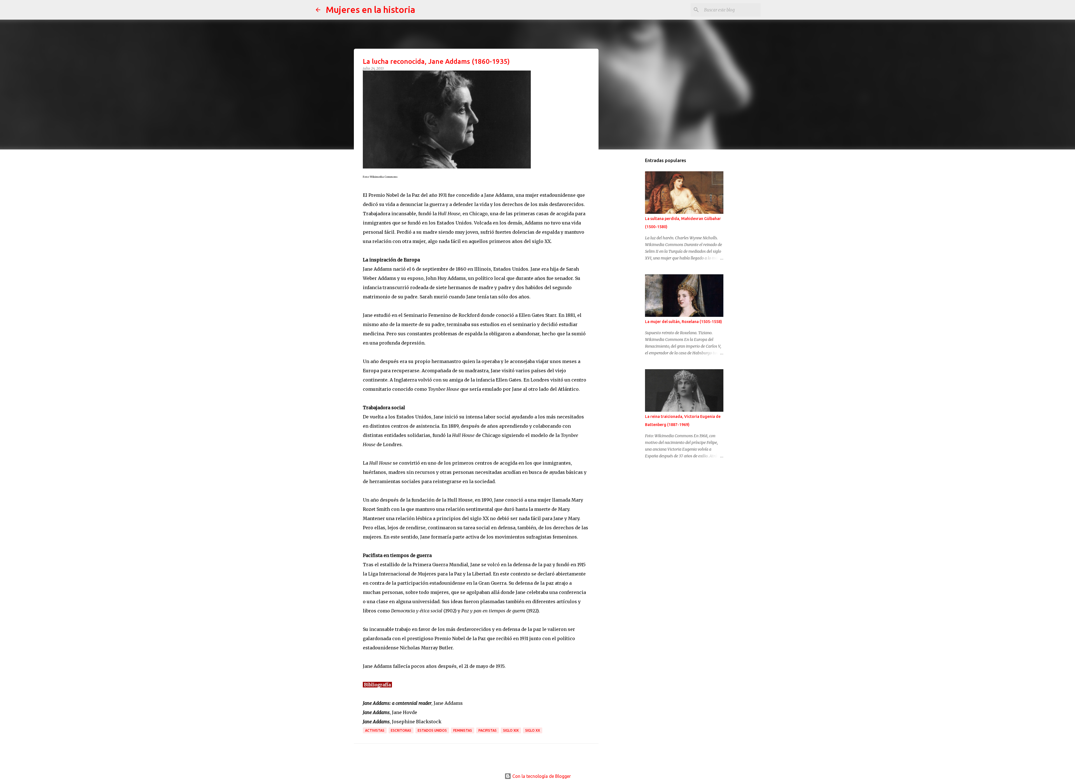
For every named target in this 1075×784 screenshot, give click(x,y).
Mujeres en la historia (370, 9)
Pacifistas (487, 730)
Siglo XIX (511, 730)
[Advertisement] (631, 242)
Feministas (462, 730)
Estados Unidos (432, 730)
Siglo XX (532, 730)
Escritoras (401, 730)
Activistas (374, 730)
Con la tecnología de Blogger (541, 776)
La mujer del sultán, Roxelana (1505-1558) (683, 321)
